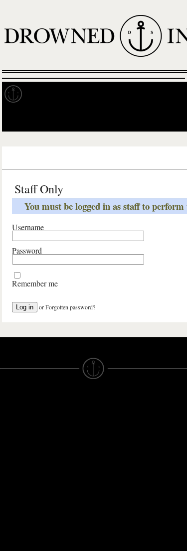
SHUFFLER (66, 498)
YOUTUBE (65, 516)
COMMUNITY (23, 539)
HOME (11, 431)
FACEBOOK (67, 480)
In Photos (146, 94)
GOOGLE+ (65, 471)
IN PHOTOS (20, 467)
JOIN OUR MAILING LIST (65, 431)
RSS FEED (65, 525)
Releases (33, 158)
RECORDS (19, 476)
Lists (129, 158)
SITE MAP (17, 440)
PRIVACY (110, 431)
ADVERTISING (119, 440)
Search (165, 119)
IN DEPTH (17, 458)
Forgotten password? (70, 307)
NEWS (11, 449)
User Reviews (84, 158)
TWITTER (63, 489)
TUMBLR (62, 507)
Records (49, 94)
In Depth (96, 94)
